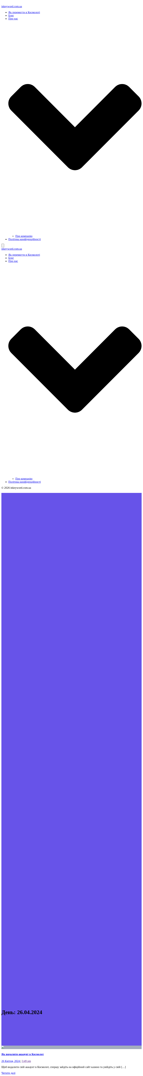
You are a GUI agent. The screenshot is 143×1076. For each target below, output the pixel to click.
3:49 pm (26, 1061)
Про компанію (23, 236)
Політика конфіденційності (24, 239)
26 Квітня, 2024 (11, 1061)
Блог (11, 15)
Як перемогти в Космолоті (24, 12)
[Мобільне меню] (2, 245)
